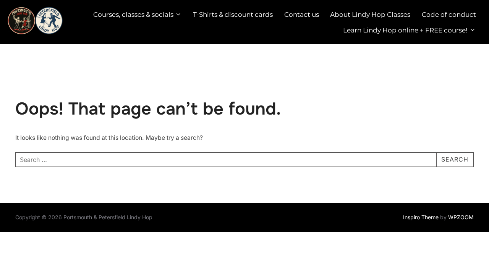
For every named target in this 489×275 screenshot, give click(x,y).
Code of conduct (449, 14)
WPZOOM (461, 217)
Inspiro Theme (421, 217)
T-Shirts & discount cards (233, 14)
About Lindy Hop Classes (370, 14)
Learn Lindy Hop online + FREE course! (405, 30)
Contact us (301, 14)
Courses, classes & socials (133, 14)
